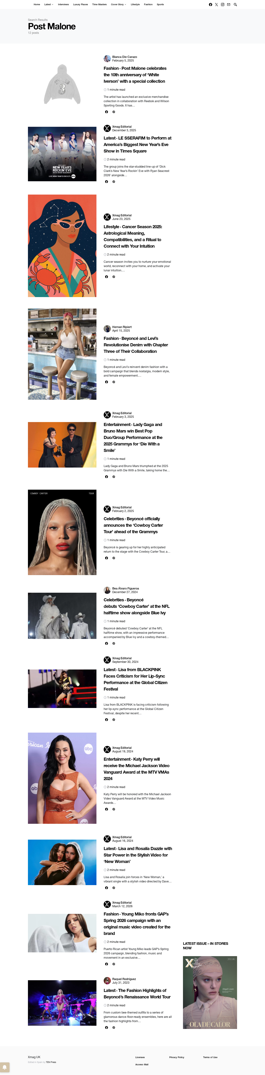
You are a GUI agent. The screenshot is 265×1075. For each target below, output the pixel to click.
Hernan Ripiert (122, 327)
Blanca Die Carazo (124, 57)
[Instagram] (222, 4)
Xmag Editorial (122, 126)
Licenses (140, 1057)
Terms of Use (210, 1057)
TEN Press (51, 1062)
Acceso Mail (141, 1064)
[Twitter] (216, 4)
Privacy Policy (176, 1057)
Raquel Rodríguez (124, 979)
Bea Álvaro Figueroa (125, 588)
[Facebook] (210, 4)
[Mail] (228, 4)
